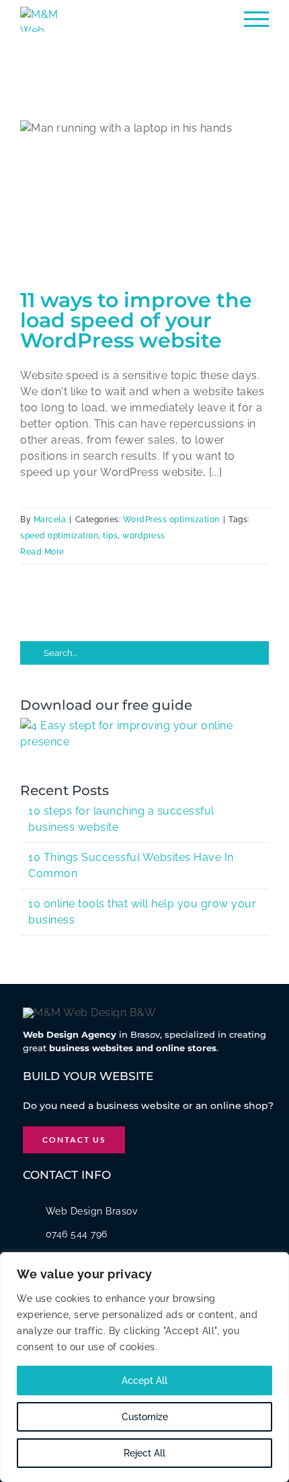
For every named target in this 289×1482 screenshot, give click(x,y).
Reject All (144, 1453)
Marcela (50, 519)
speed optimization (59, 535)
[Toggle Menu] (256, 19)
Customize (145, 1416)
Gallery (159, 177)
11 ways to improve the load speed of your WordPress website (130, 177)
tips (110, 535)
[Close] (275, 1263)
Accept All (144, 1380)
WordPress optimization (171, 519)
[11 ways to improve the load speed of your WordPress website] (144, 199)
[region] (144, 1367)
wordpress (143, 535)
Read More (42, 552)
